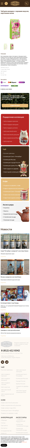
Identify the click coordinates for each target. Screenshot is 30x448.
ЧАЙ (2, 367)
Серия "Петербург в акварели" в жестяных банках (14, 251)
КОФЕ (3, 400)
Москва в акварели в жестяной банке (11, 277)
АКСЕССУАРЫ (21, 417)
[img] (2, 3)
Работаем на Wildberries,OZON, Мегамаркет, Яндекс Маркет (10, 356)
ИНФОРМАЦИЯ (7, 417)
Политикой (24, 442)
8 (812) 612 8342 (6, 89)
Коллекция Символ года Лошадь (10, 303)
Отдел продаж (15, 105)
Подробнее (3, 256)
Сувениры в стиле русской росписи (10, 330)
